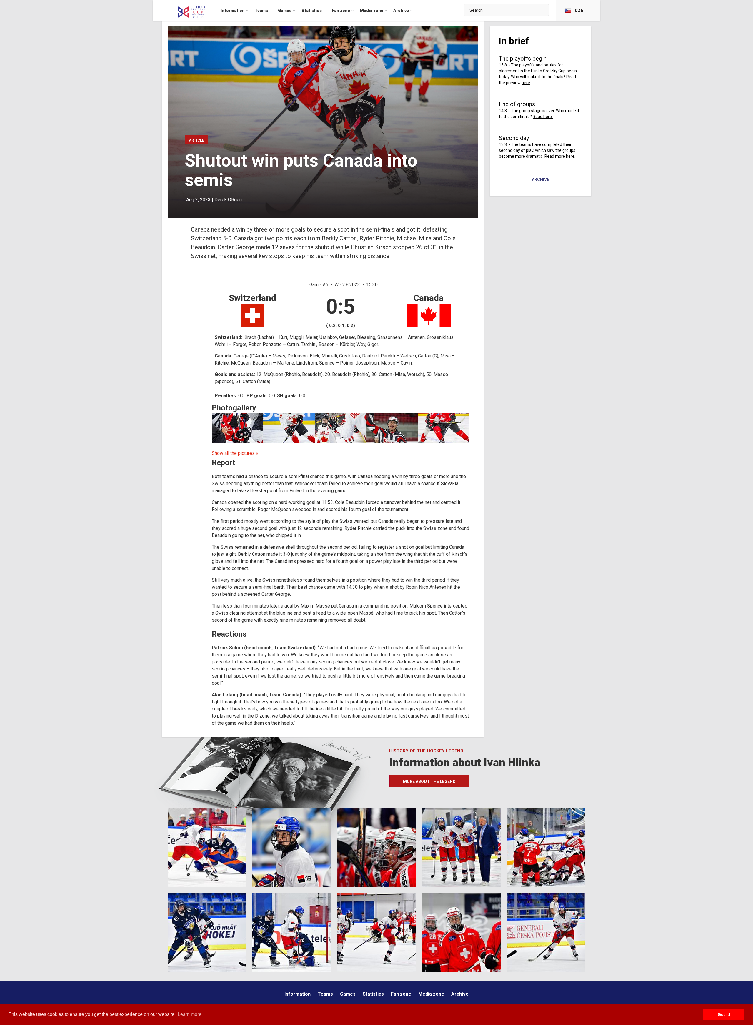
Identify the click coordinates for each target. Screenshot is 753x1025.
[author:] (237, 428)
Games (348, 994)
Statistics (373, 994)
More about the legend (429, 781)
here (526, 82)
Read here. (543, 116)
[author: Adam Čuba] (443, 428)
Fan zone (401, 994)
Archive (540, 180)
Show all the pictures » (235, 453)
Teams (325, 994)
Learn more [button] (189, 1014)
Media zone (431, 994)
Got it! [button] (724, 1014)
